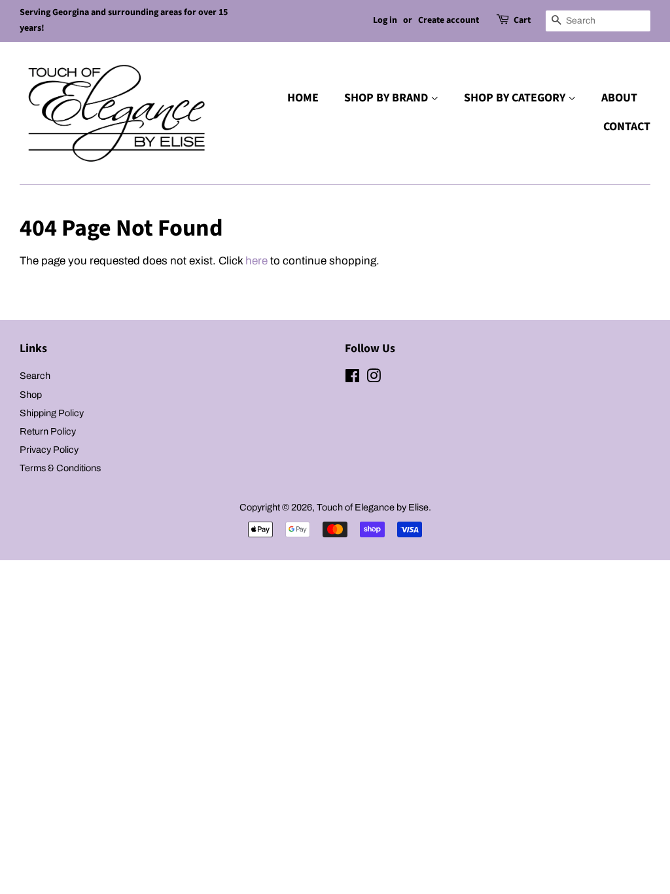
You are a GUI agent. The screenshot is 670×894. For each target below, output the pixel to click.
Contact (626, 126)
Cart (522, 20)
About (619, 98)
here (256, 261)
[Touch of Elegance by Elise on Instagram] (373, 378)
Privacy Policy (49, 449)
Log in (385, 20)
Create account (448, 20)
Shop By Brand (387, 98)
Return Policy (48, 431)
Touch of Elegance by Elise (373, 507)
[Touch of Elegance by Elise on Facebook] (352, 378)
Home (303, 98)
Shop (31, 394)
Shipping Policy (52, 413)
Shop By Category (516, 98)
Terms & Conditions (60, 468)
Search (35, 375)
